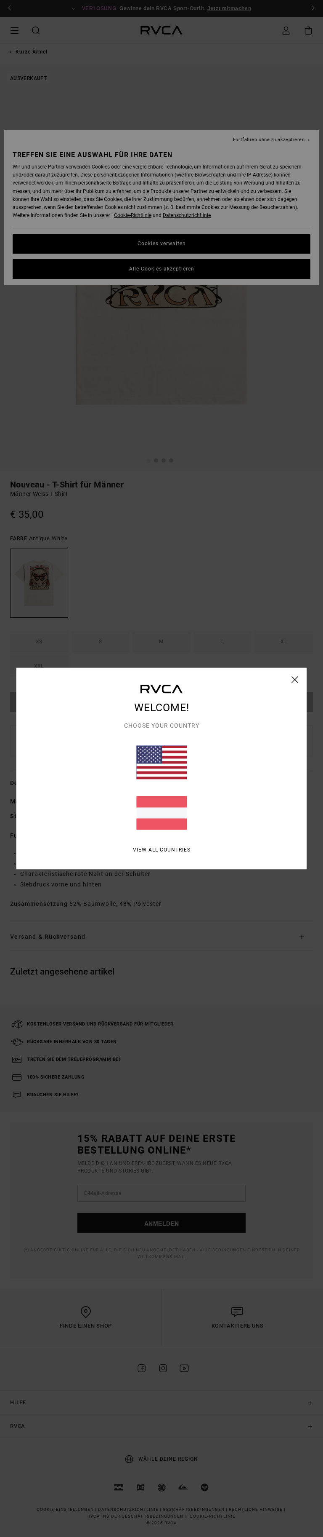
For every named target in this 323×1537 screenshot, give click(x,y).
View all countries (162, 850)
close (295, 679)
